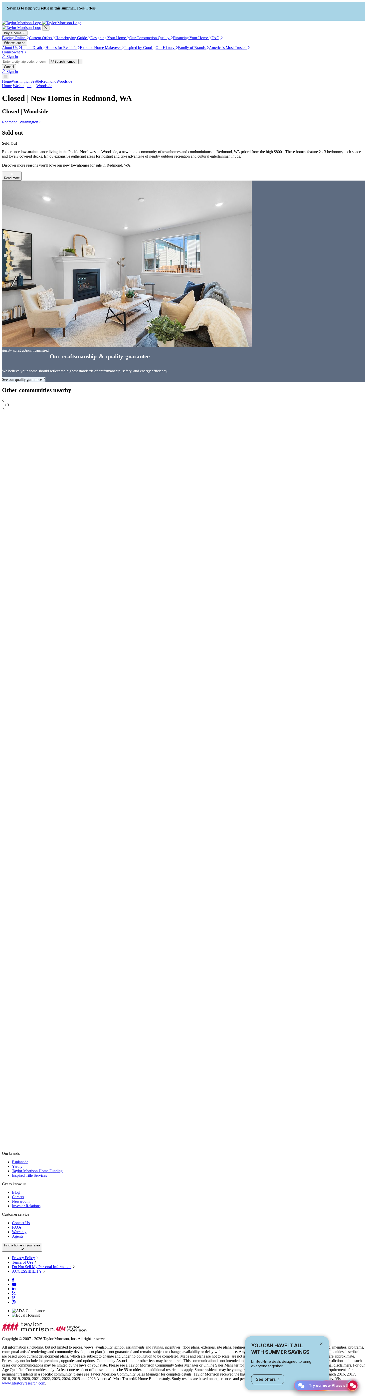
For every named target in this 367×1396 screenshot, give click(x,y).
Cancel (9, 67)
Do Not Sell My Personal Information (41, 1267)
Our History (166, 47)
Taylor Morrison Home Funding (37, 1171)
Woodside (64, 81)
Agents (17, 1236)
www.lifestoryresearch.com (23, 1383)
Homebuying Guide (71, 38)
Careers (18, 1197)
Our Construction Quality (150, 38)
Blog (16, 1192)
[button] (183, 122)
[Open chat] (352, 1385)
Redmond (48, 81)
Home (7, 81)
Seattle (35, 81)
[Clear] (80, 61)
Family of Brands (192, 47)
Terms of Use (22, 1262)
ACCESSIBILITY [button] (27, 1271)
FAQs (16, 1227)
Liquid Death (32, 47)
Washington (21, 81)
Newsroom (20, 1201)
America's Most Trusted (228, 47)
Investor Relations (26, 1206)
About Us (10, 47)
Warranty (19, 1232)
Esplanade (20, 1162)
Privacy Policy (23, 1258)
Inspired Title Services (29, 1175)
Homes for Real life (61, 47)
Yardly (17, 1166)
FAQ (215, 38)
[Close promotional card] (321, 1343)
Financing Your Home (191, 38)
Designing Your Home (108, 38)
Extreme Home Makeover (101, 47)
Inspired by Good (138, 47)
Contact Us (21, 1223)
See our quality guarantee (22, 379)
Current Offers (41, 38)
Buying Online (14, 38)
